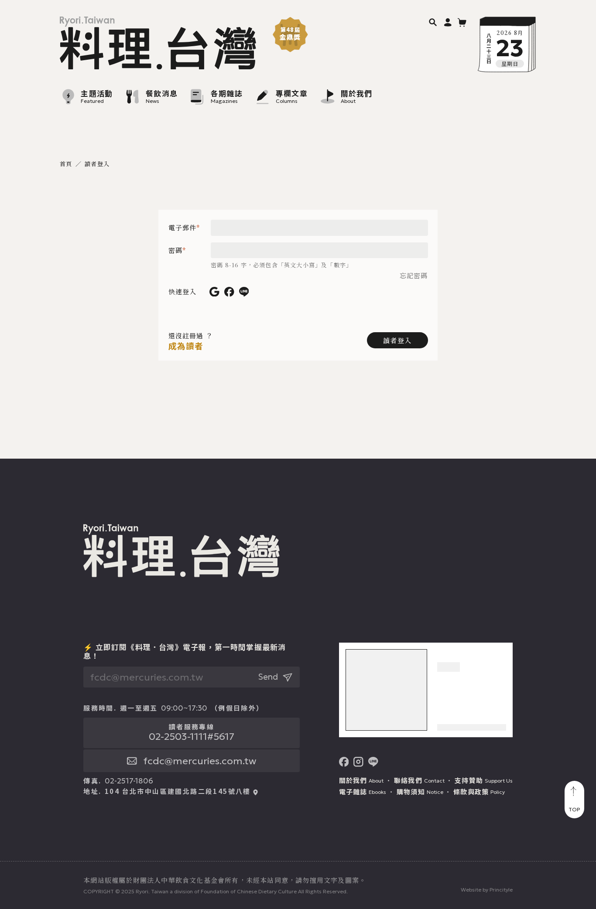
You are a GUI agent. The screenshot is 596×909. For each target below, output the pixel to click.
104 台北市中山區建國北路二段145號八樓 (178, 791)
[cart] (462, 22)
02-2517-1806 (129, 781)
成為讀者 (186, 346)
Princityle (501, 889)
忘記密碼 (414, 275)
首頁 (66, 163)
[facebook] (344, 762)
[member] (448, 22)
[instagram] (358, 762)
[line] (373, 762)
